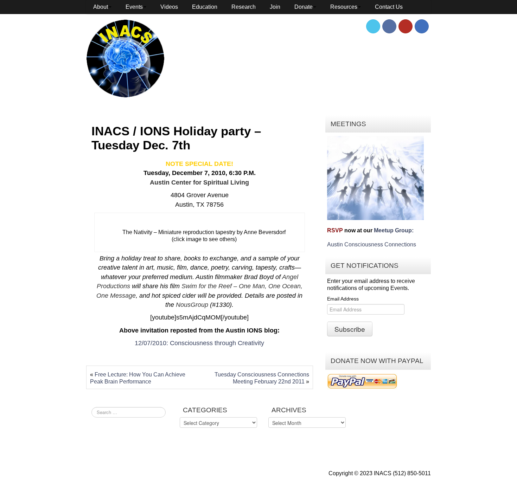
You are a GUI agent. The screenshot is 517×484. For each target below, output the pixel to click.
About (100, 7)
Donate (303, 7)
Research (243, 7)
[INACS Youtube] (405, 26)
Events (134, 7)
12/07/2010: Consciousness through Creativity (199, 343)
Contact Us (389, 7)
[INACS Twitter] (373, 26)
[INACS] (125, 58)
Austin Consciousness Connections (371, 244)
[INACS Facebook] (389, 26)
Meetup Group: (394, 230)
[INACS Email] (422, 26)
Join (275, 7)
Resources (343, 7)
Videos (169, 7)
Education (204, 7)
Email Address (343, 299)
